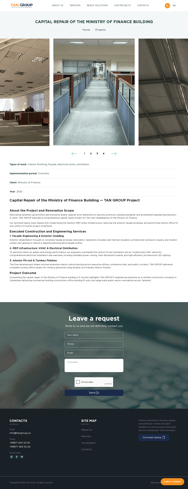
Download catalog (152, 438)
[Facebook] (17, 457)
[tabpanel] (94, 92)
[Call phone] (167, 5)
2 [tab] (91, 154)
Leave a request (172, 482)
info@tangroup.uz (20, 433)
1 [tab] (84, 154)
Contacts (143, 6)
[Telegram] (22, 457)
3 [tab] (97, 154)
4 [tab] (103, 154)
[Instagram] (11, 457)
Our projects (122, 6)
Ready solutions (97, 6)
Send (92, 393)
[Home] (23, 5)
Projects (100, 30)
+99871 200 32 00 (20, 443)
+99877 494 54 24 (20, 447)
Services (86, 436)
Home (86, 30)
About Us (57, 6)
